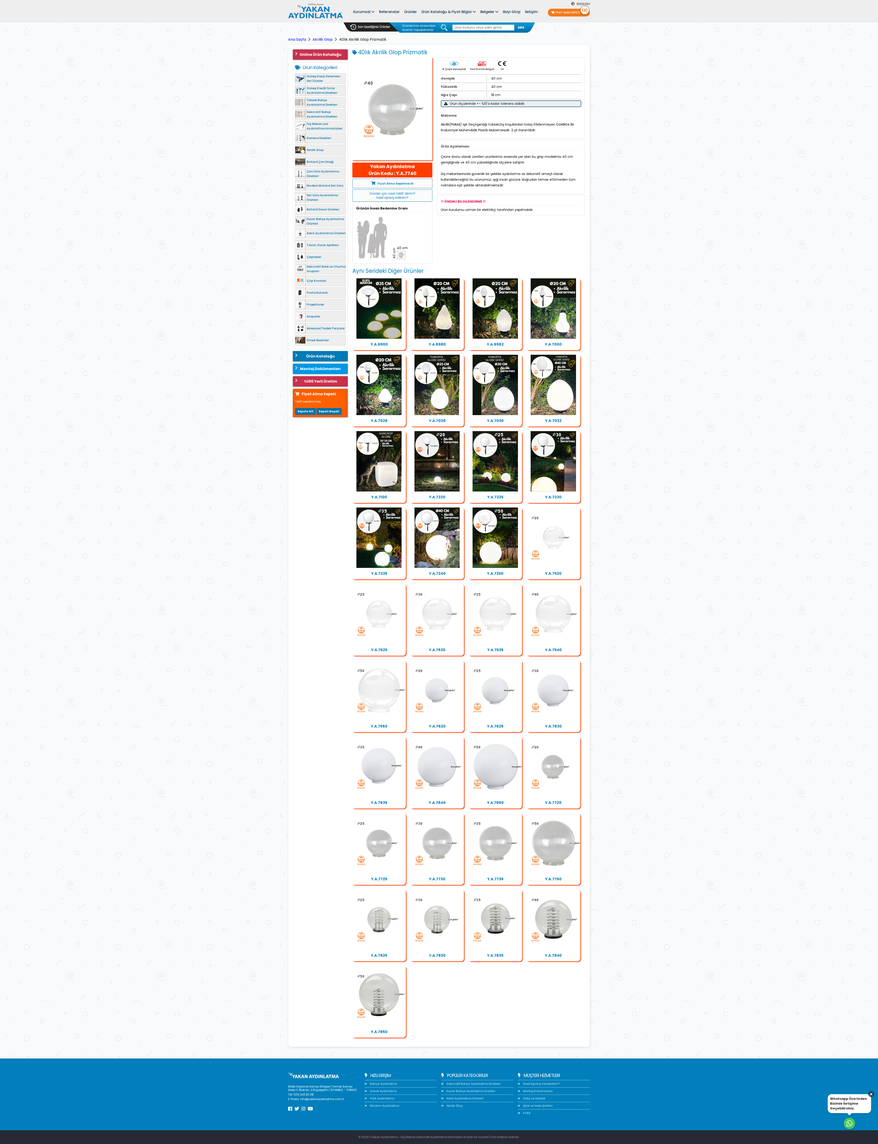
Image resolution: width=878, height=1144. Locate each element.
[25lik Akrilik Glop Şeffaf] (379, 614)
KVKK (526, 1113)
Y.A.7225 (495, 497)
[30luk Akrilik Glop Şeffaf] (437, 614)
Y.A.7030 (495, 420)
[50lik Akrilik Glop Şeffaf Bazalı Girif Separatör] (379, 996)
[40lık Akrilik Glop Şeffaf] (553, 614)
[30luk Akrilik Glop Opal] (553, 690)
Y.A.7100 (379, 497)
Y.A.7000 (553, 344)
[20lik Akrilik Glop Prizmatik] (553, 767)
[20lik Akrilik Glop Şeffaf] (553, 538)
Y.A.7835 (495, 955)
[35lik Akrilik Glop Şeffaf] (495, 614)
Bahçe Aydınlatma (383, 1084)
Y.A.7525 (379, 650)
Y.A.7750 (553, 879)
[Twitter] (296, 1108)
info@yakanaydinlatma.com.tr (322, 1099)
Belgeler (487, 11)
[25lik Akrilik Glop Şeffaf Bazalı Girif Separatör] (379, 919)
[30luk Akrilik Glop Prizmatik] (437, 843)
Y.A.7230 (553, 497)
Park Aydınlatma (381, 1098)
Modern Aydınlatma (384, 1106)
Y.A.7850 (379, 1031)
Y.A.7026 (379, 420)
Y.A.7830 (437, 955)
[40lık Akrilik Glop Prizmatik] (392, 108)
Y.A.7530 (437, 650)
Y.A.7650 (495, 802)
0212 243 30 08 (303, 1094)
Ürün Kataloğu (320, 356)
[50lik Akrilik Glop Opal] (495, 767)
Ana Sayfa (297, 39)
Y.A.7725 (379, 879)
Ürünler (410, 11)
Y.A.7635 (379, 802)
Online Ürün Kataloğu (320, 54)
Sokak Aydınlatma (383, 1091)
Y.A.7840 (553, 955)
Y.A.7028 (437, 420)
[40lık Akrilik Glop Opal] (437, 767)
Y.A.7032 (553, 420)
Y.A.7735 (495, 879)
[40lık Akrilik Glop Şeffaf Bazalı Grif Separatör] (553, 919)
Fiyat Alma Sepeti (571, 11)
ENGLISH (583, 3)
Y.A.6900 (379, 344)
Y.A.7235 (379, 573)
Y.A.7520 (553, 573)
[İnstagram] (303, 1108)
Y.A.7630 (553, 726)
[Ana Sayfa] (315, 12)
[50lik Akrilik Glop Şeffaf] (379, 690)
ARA (521, 27)
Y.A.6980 (437, 344)
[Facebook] (290, 1108)
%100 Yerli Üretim (320, 381)
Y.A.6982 (495, 344)
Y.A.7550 (379, 726)
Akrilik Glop (323, 39)
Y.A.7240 (437, 573)
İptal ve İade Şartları (537, 1106)
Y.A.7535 (495, 650)
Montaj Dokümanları (320, 368)
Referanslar (389, 11)
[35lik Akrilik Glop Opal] (379, 767)
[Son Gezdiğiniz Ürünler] (370, 27)
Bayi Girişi (511, 11)
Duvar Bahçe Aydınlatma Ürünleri (470, 1091)
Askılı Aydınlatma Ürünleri (465, 1098)
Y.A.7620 (437, 726)
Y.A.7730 (437, 879)
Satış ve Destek (534, 1098)
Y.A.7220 (437, 497)
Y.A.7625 (495, 726)
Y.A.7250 (495, 573)
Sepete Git (305, 411)
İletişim (531, 11)
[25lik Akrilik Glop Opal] (495, 690)
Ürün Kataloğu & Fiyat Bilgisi (446, 11)
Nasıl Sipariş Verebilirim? (541, 1084)
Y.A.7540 (553, 650)
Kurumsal (361, 11)
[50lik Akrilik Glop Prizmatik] (553, 843)
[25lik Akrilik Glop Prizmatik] (379, 843)
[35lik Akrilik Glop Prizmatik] (495, 843)
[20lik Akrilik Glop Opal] (437, 690)
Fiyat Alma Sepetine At (396, 183)
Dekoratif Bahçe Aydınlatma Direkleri (473, 1084)
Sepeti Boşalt (329, 411)
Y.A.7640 (437, 802)
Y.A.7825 (379, 955)
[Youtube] (310, 1108)
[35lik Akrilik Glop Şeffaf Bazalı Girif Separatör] (495, 919)
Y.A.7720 (553, 802)
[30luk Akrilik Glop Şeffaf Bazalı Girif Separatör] (437, 919)
